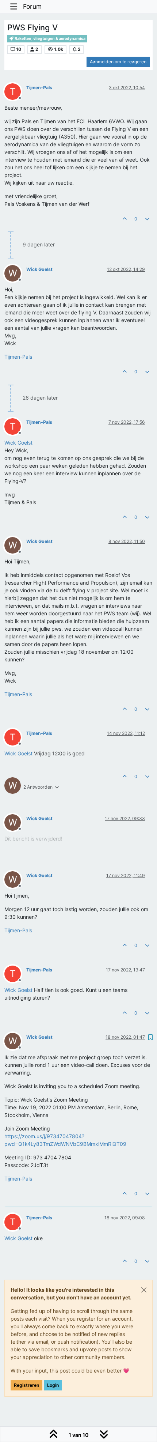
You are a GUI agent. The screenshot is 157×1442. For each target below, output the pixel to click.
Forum (32, 6)
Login (53, 1385)
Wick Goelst (39, 269)
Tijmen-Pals (39, 87)
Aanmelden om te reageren (118, 61)
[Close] (143, 1290)
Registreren (26, 1385)
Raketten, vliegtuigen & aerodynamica (49, 38)
